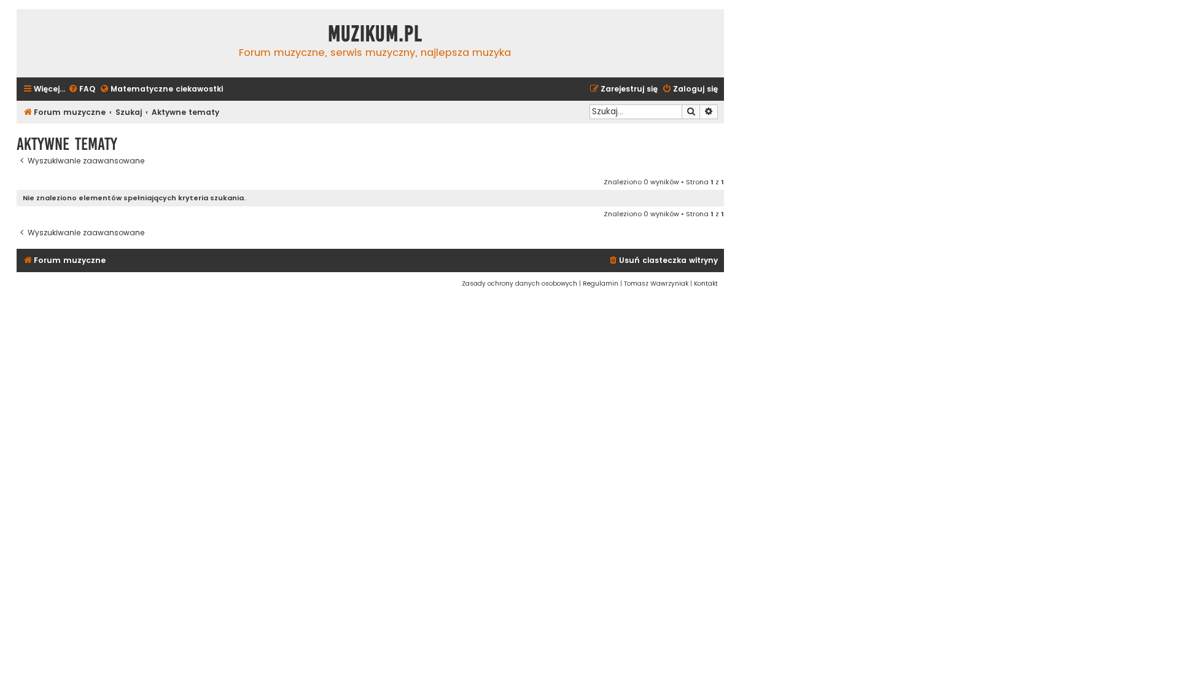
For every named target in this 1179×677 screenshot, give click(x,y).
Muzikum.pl (375, 34)
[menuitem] (81, 89)
